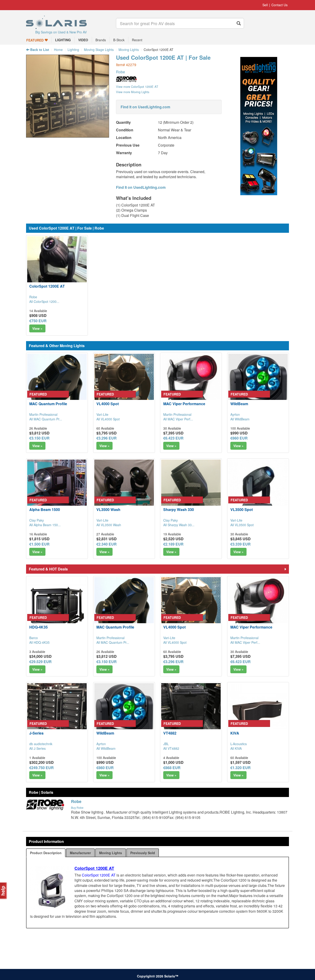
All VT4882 (171, 748)
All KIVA (236, 748)
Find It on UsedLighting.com (145, 106)
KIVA (234, 733)
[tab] (45, 852)
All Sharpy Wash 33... (178, 524)
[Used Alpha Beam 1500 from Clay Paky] (57, 489)
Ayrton (235, 414)
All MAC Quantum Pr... (45, 419)
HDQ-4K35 (38, 627)
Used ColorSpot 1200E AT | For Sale (163, 57)
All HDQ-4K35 (39, 642)
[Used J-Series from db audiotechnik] (57, 713)
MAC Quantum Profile (48, 403)
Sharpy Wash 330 (178, 509)
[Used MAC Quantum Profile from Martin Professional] (57, 383)
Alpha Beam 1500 (44, 509)
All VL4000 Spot (108, 419)
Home (58, 49)
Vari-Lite (102, 414)
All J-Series (37, 748)
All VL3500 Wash (108, 524)
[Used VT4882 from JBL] (191, 713)
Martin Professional (43, 414)
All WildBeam (240, 419)
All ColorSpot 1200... (44, 301)
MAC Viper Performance (184, 403)
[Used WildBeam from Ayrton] (258, 383)
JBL (166, 743)
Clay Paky (36, 520)
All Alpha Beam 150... (45, 524)
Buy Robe (77, 807)
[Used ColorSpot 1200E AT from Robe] (67, 135)
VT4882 (169, 733)
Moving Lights (129, 49)
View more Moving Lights (132, 92)
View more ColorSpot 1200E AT (137, 86)
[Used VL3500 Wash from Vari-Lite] (124, 489)
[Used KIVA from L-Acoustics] (258, 713)
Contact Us (279, 5)
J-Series (36, 733)
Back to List (39, 49)
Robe (120, 71)
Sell (265, 5)
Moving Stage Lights (99, 49)
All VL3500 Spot (242, 524)
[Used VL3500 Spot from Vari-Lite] (258, 489)
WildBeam (239, 403)
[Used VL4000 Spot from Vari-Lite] (124, 383)
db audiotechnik (40, 743)
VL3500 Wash (108, 509)
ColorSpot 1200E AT (47, 286)
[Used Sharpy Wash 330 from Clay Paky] (191, 489)
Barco (33, 637)
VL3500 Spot (241, 509)
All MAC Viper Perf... (178, 419)
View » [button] (37, 328)
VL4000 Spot (107, 403)
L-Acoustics (238, 743)
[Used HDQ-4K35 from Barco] (57, 607)
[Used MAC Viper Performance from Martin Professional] (191, 383)
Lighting (73, 49)
